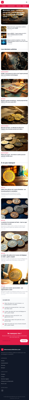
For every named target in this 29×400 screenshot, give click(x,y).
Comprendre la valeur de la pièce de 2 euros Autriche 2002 (14, 320)
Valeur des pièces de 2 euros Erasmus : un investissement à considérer (14, 304)
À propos (3, 374)
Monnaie (19, 6)
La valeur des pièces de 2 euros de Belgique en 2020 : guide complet (15, 312)
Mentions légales (5, 379)
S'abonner (24, 340)
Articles (4, 6)
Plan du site (3, 383)
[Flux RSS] (2, 390)
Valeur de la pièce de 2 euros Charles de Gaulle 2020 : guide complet (15, 324)
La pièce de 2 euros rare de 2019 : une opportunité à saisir (13, 316)
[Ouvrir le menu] (26, 2)
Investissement (11, 6)
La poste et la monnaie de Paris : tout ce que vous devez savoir (14, 308)
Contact (3, 376)
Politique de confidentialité (7, 381)
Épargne (25, 6)
